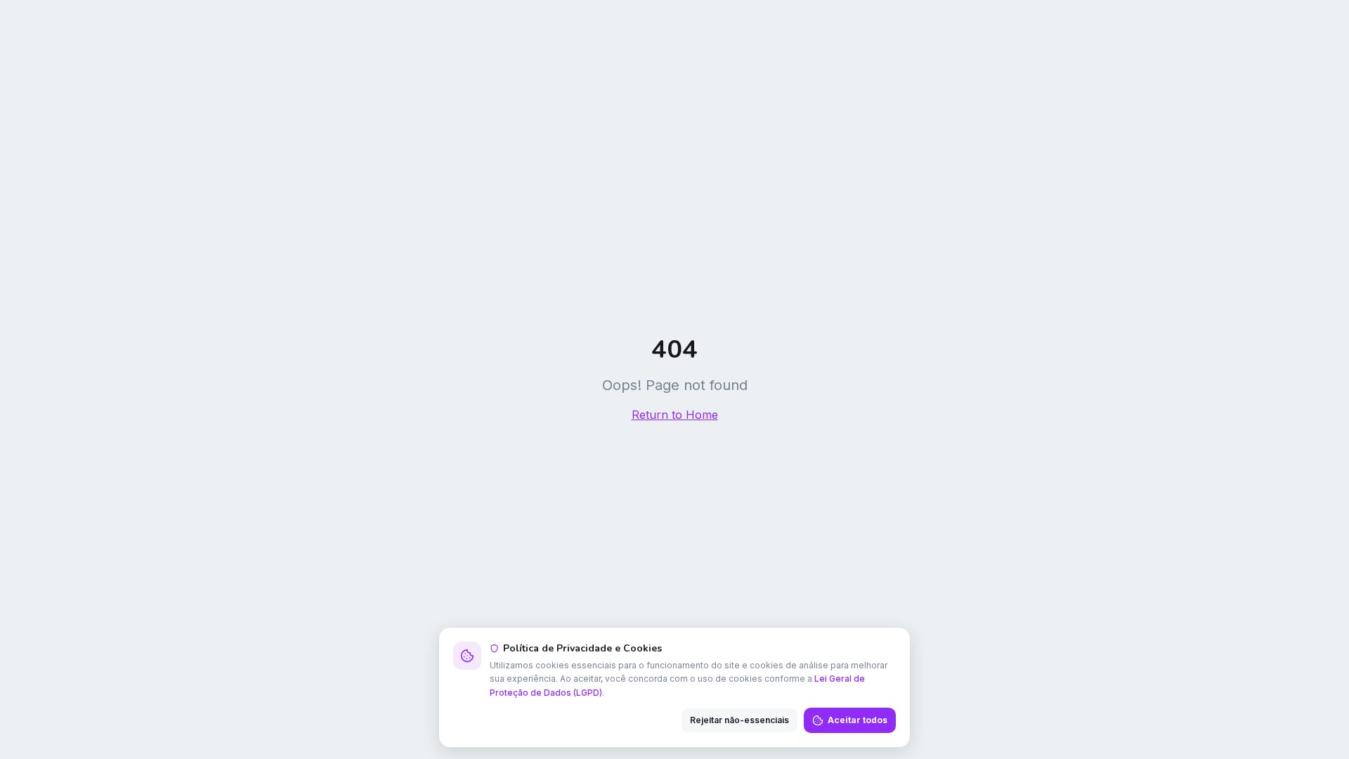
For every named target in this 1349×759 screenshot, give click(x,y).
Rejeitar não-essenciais (739, 720)
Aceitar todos (857, 720)
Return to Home (675, 415)
